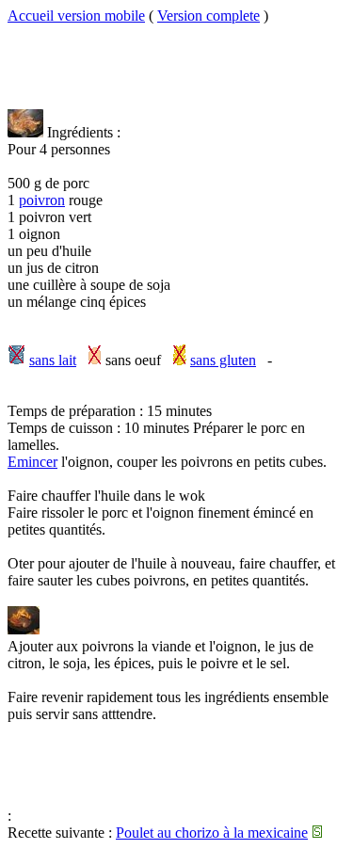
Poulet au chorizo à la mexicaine (212, 833)
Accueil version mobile (76, 16)
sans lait (52, 360)
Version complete (208, 16)
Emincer (32, 462)
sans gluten (223, 360)
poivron (42, 200)
